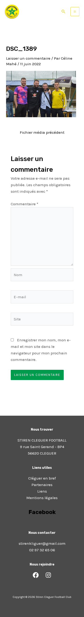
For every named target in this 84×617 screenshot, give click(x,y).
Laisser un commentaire (28, 58)
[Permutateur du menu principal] (75, 11)
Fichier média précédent (42, 132)
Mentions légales (42, 497)
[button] (63, 12)
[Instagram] (48, 575)
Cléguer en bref (42, 478)
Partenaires (42, 484)
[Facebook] (35, 575)
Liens (42, 491)
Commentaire (24, 204)
